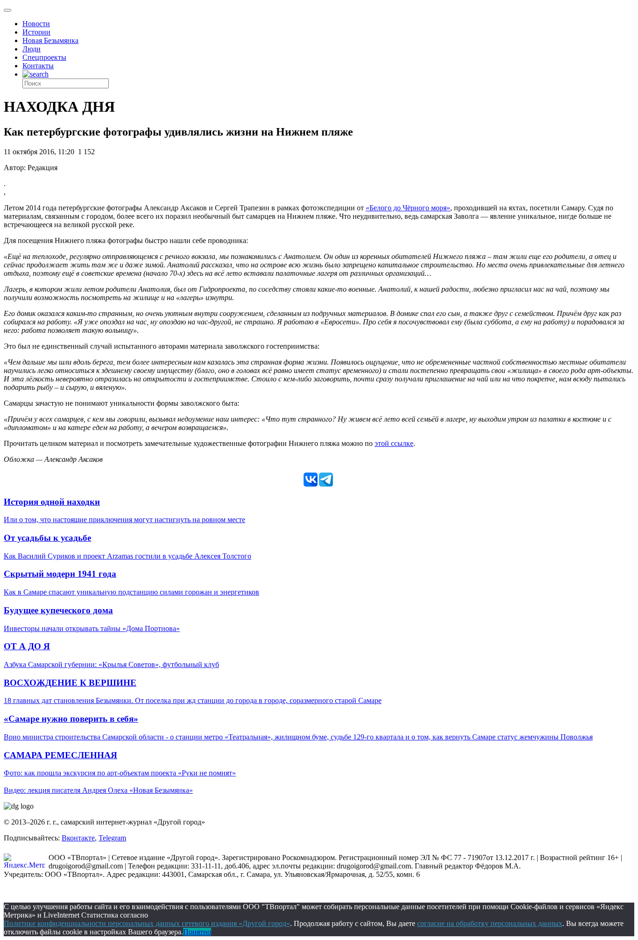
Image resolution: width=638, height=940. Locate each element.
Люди (31, 49)
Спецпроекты (44, 57)
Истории (36, 32)
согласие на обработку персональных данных (489, 923)
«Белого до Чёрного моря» (408, 208)
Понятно (197, 932)
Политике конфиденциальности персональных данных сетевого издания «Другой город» (147, 923)
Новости (36, 24)
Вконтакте (78, 838)
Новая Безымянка (50, 40)
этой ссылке (394, 443)
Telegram (112, 838)
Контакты (38, 66)
